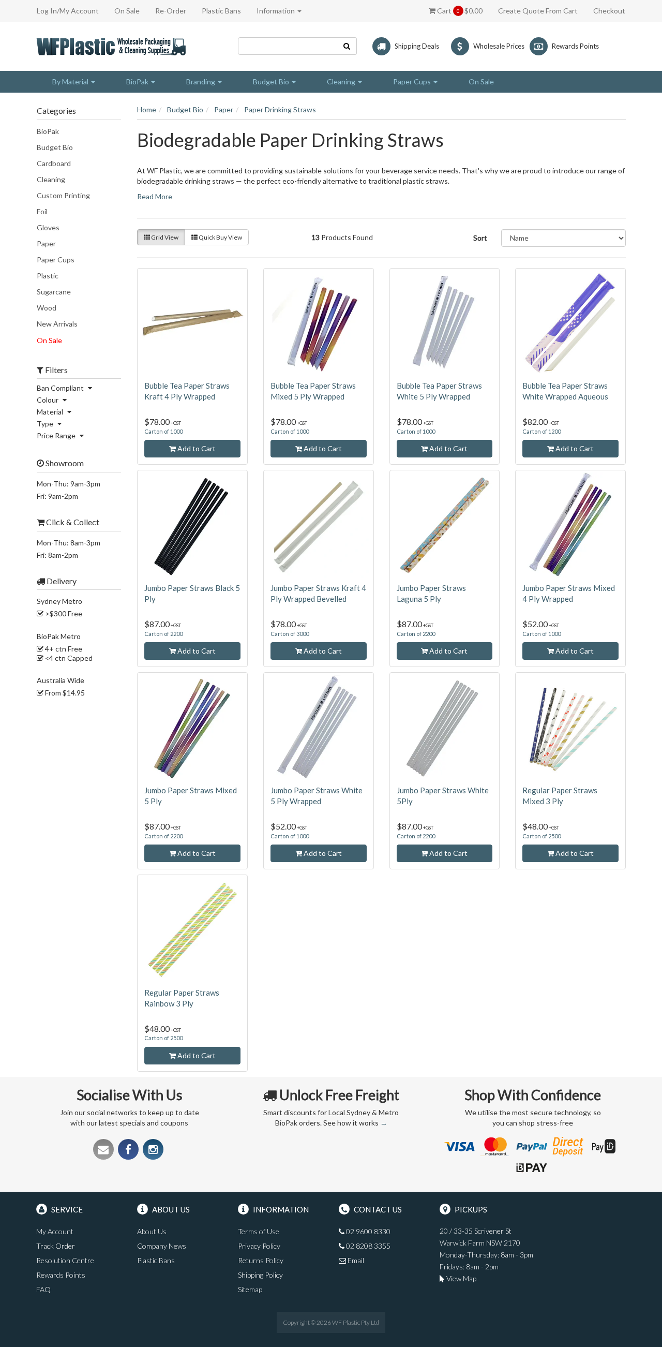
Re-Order (170, 10)
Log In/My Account (68, 10)
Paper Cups (55, 259)
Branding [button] (201, 81)
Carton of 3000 (289, 633)
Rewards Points (60, 1274)
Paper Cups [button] (412, 81)
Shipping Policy (260, 1274)
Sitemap (250, 1289)
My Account (54, 1231)
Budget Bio (55, 147)
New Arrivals (57, 323)
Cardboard (54, 163)
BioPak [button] (138, 81)
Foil (42, 211)
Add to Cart (196, 448)
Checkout (609, 10)
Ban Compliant (61, 387)
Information (276, 10)
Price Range (57, 435)
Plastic (47, 275)
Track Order (55, 1245)
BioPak (48, 131)
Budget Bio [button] (272, 81)
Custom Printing (63, 195)
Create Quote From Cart (538, 10)
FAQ (43, 1289)
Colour (48, 399)
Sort (480, 237)
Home (146, 109)
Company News (161, 1245)
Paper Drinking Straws (280, 109)
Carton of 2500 (541, 836)
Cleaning (51, 179)
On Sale (127, 10)
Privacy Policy (259, 1245)
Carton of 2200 (163, 633)
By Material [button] (71, 81)
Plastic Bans (221, 10)
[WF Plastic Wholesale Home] (113, 45)
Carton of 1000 (163, 431)
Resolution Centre (65, 1260)
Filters (55, 370)
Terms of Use (258, 1231)
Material (51, 411)
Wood (46, 307)
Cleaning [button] (342, 81)
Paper (46, 243)
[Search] (347, 46)
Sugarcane (54, 291)
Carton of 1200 (541, 431)
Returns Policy (260, 1260)
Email (355, 1260)
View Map (460, 1278)
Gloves (48, 227)
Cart (459, 10)
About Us (152, 1231)
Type (46, 423)
